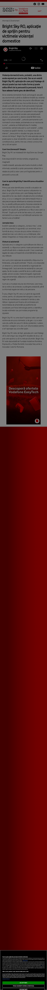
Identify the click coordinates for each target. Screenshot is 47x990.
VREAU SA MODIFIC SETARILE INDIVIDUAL (23, 986)
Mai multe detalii (25, 960)
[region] (23, 970)
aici (41, 965)
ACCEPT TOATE (23, 982)
